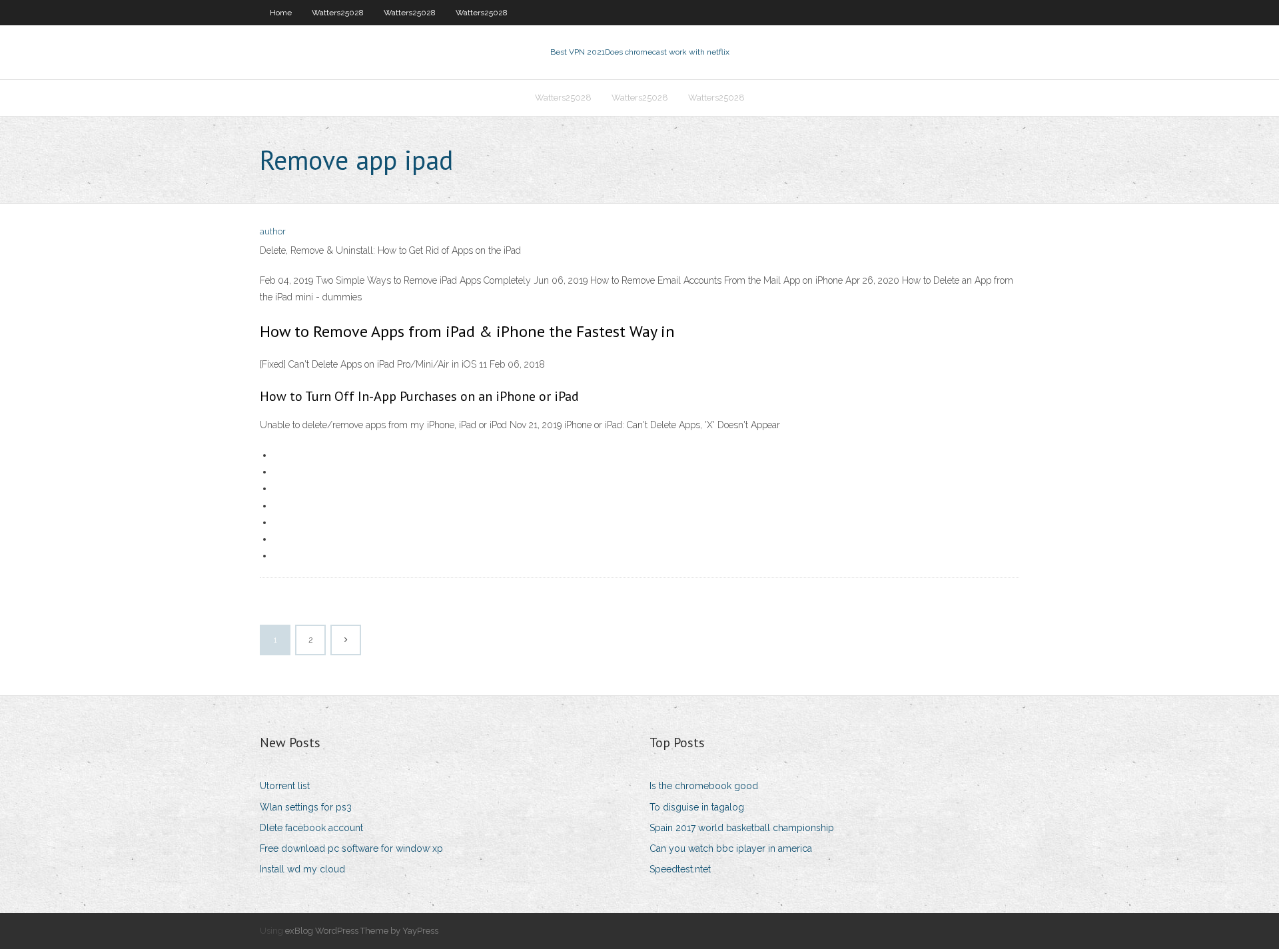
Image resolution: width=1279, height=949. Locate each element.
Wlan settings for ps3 (306, 807)
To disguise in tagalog (696, 807)
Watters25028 (338, 12)
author (273, 231)
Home (281, 12)
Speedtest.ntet (680, 869)
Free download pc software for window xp (351, 848)
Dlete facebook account (311, 827)
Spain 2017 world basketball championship (741, 827)
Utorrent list (285, 786)
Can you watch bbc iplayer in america (730, 848)
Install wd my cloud (302, 869)
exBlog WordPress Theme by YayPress (361, 931)
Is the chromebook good (703, 786)
